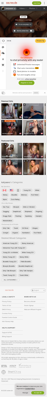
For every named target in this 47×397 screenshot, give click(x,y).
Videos (22, 8)
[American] (11, 190)
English (36, 290)
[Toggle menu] (2, 3)
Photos (33, 8)
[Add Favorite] (3, 41)
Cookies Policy (7, 313)
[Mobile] (18, 190)
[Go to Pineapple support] (3, 372)
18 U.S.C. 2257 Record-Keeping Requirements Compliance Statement (20, 380)
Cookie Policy (30, 388)
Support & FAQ (7, 332)
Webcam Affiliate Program (32, 309)
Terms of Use (6, 305)
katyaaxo (5, 182)
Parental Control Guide (9, 317)
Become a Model (29, 301)
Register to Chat (26, 83)
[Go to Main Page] (14, 3)
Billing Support (7, 336)
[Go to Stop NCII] (14, 372)
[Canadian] (4, 190)
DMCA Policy (6, 309)
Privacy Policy (6, 301)
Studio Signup (29, 305)
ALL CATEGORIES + (10, 280)
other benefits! (30, 79)
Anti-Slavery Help (8, 321)
